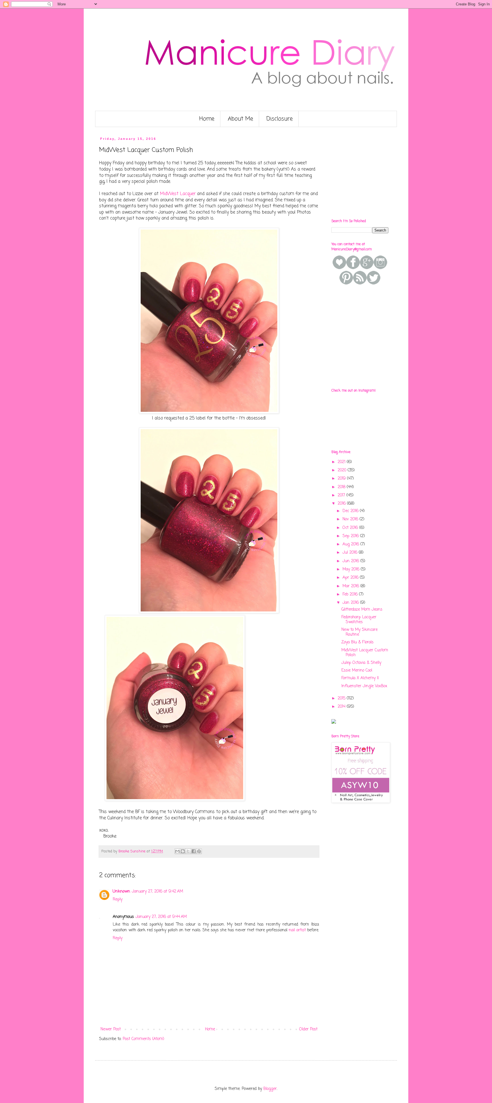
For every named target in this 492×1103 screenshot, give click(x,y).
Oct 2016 (351, 528)
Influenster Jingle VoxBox (364, 686)
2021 (342, 462)
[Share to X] (188, 851)
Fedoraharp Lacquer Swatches (358, 619)
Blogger (270, 1089)
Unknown (121, 892)
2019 (342, 479)
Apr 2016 (351, 578)
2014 (342, 707)
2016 (342, 504)
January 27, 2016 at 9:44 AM (161, 917)
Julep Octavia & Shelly (361, 663)
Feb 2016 (351, 594)
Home (206, 118)
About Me (240, 118)
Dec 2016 (351, 511)
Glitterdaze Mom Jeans (361, 610)
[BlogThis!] (183, 851)
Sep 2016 (351, 536)
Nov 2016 (351, 519)
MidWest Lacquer (178, 194)
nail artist (297, 930)
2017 (342, 495)
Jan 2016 (351, 603)
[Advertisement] (374, 172)
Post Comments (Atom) (143, 1039)
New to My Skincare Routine (359, 632)
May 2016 (352, 569)
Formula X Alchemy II (360, 678)
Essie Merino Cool (356, 671)
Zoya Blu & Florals (357, 642)
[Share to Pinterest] (199, 851)
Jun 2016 (351, 561)
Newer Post (111, 1029)
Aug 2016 (351, 544)
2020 (343, 470)
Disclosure (279, 118)
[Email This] (177, 851)
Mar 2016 (351, 586)
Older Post (308, 1029)
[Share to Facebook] (193, 851)
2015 (342, 698)
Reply (117, 900)
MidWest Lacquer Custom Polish (364, 652)
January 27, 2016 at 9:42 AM (157, 892)
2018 (342, 487)
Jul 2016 (351, 553)
